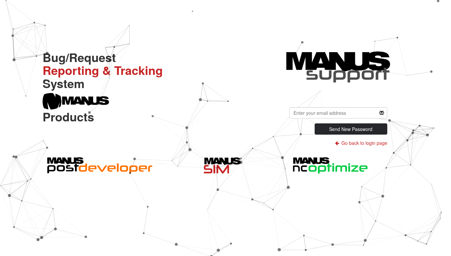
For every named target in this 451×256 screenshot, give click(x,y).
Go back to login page (363, 143)
